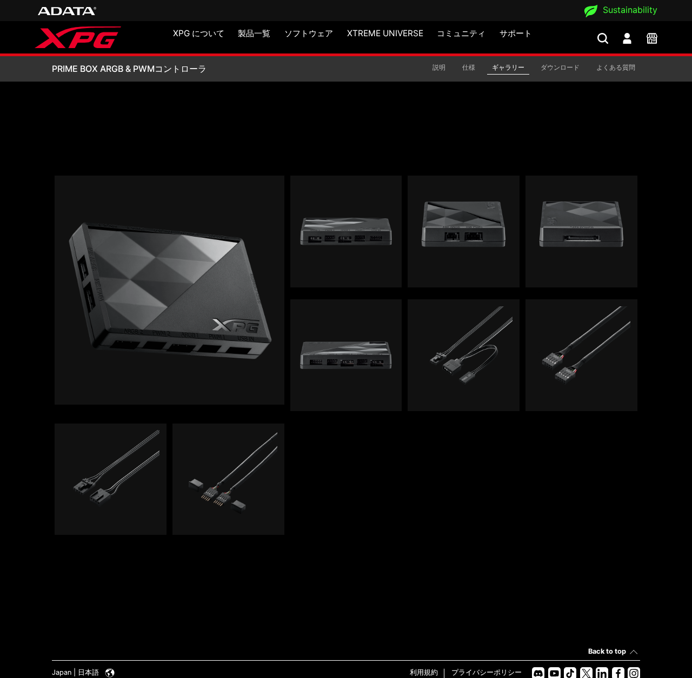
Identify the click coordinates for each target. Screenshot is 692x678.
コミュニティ (461, 33)
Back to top (607, 651)
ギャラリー (508, 67)
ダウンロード (560, 67)
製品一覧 (254, 33)
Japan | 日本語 (76, 672)
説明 (438, 67)
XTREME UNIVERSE (385, 33)
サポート (516, 33)
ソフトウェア (308, 33)
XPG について (198, 33)
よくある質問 (615, 67)
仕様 (468, 67)
